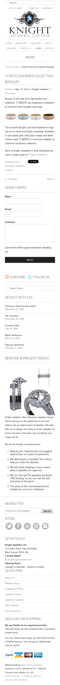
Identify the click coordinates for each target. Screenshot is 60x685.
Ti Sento (9, 169)
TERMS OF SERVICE (32, 676)
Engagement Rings (14, 588)
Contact (49, 48)
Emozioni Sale (12, 325)
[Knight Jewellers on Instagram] (45, 529)
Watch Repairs (12, 605)
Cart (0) (34, 8)
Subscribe (17, 277)
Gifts (49, 43)
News (39, 48)
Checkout (47, 8)
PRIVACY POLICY (12, 676)
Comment (10, 222)
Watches (36, 43)
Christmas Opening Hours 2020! (20, 306)
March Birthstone (13, 335)
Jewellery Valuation (14, 599)
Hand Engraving (12, 610)
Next (49, 179)
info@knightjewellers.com (20, 559)
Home (9, 43)
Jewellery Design (13, 594)
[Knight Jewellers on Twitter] (9, 529)
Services (12, 48)
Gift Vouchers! (12, 315)
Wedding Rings (12, 583)
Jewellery (21, 43)
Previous (12, 179)
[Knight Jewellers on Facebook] (18, 529)
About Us (27, 48)
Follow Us (41, 277)
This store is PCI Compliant (15, 679)
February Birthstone (14, 344)
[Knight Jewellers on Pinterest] (36, 529)
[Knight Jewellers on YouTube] (27, 529)
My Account (16, 8)
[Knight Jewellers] (30, 24)
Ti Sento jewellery (37, 154)
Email (8, 209)
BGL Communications (31, 664)
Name (8, 196)
